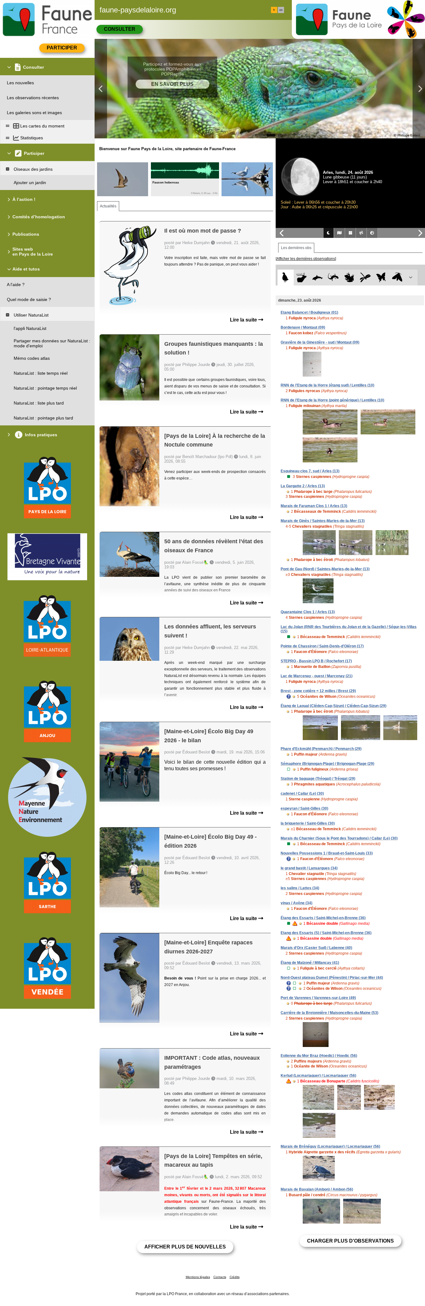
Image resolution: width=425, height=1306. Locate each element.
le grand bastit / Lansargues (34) (309, 868)
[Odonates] (365, 277)
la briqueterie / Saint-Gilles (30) (308, 823)
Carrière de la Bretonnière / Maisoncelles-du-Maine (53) (329, 1013)
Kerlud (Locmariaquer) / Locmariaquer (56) (318, 1075)
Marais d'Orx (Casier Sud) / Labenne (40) (316, 948)
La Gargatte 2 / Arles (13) (303, 486)
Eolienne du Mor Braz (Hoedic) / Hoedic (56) (319, 1056)
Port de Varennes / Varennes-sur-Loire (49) (318, 998)
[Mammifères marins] (317, 277)
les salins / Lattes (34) (300, 888)
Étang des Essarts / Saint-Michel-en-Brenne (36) (323, 918)
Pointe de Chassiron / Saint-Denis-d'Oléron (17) (322, 646)
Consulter (119, 29)
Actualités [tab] (108, 206)
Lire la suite (244, 319)
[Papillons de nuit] (397, 277)
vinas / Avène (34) (296, 903)
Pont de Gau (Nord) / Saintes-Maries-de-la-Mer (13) (325, 569)
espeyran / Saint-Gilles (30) (304, 808)
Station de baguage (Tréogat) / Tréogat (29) (318, 778)
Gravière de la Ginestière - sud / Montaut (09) (320, 342)
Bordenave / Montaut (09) (303, 327)
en (281, 10)
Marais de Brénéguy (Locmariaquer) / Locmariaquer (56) (330, 1146)
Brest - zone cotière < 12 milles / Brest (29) (318, 691)
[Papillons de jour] (381, 277)
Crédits (235, 1277)
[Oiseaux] (285, 277)
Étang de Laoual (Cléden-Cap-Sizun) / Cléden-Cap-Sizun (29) (333, 706)
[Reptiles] (333, 277)
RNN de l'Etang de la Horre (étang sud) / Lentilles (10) (327, 385)
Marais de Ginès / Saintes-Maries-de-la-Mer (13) (323, 521)
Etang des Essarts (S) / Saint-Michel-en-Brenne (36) (326, 933)
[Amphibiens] (349, 277)
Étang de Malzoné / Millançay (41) (310, 963)
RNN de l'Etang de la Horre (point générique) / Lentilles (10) (332, 400)
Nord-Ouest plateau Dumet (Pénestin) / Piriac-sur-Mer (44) (332, 977)
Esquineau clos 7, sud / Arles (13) (310, 471)
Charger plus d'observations (350, 1240)
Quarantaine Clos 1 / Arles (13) (308, 612)
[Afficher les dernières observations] (306, 259)
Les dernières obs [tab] (296, 248)
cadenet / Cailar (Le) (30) (302, 793)
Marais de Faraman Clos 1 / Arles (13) (314, 506)
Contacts (219, 1277)
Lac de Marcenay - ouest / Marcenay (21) (317, 676)
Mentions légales (198, 1277)
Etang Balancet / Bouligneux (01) (309, 312)
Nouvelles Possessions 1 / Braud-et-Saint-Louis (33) (327, 853)
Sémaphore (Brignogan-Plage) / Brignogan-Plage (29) (327, 764)
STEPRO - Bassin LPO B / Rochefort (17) (316, 661)
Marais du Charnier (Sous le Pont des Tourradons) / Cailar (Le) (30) (339, 838)
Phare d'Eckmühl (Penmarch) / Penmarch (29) (321, 749)
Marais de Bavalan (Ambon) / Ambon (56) (317, 1189)
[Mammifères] (302, 277)
